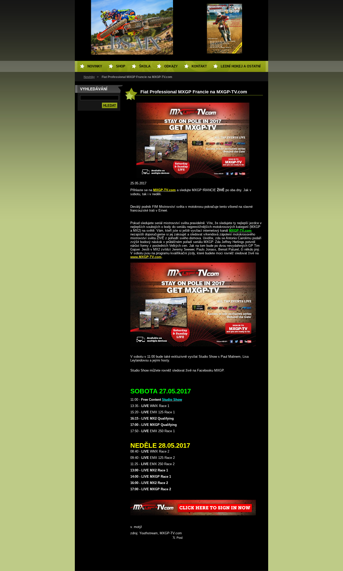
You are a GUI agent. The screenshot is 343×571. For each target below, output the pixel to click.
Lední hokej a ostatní (241, 66)
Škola (144, 66)
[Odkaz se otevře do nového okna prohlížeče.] (192, 177)
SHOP (120, 66)
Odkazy (171, 66)
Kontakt (199, 66)
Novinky (89, 76)
